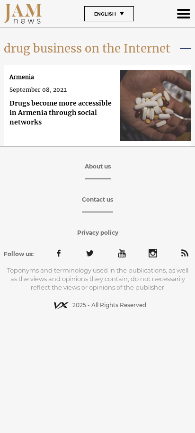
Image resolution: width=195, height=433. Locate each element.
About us (98, 166)
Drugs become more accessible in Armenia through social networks (60, 112)
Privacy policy (97, 232)
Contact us (97, 199)
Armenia (21, 76)
